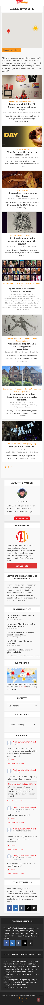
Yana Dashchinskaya (15, 619)
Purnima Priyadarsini (10, 299)
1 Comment (23, 157)
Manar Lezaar (26, 301)
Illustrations (16, 101)
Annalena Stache (7, 307)
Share (22, 763)
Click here (22, 687)
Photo (13, 759)
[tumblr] (22, 908)
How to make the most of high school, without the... (20, 634)
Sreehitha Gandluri (18, 296)
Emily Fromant (30, 296)
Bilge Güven (9, 303)
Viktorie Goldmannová (15, 305)
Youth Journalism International (24, 742)
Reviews (17, 149)
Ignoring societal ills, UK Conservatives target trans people (22, 107)
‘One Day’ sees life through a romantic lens (22, 153)
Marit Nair (37, 112)
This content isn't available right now (22, 784)
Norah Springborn (24, 299)
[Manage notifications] (38, 1000)
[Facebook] (9, 908)
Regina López (18, 303)
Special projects (22, 341)
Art (10, 101)
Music (18, 190)
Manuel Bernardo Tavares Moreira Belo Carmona (23, 656)
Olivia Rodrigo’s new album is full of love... (20, 616)
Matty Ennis (29, 112)
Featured (10, 338)
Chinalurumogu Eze (29, 305)
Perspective (26, 101)
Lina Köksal (17, 301)
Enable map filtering (11, 50)
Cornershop (23, 998)
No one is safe (7, 283)
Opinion (27, 235)
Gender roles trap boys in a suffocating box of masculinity (22, 346)
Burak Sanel (38, 307)
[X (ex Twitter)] (34, 908)
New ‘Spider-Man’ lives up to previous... (20, 642)
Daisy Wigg (25, 307)
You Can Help (22, 566)
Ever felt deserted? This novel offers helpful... (20, 651)
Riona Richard (13, 628)
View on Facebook (12, 763)
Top (33, 101)
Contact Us (22, 1001)
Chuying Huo (9, 301)
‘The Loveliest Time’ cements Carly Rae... (22, 194)
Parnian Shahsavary (22, 309)
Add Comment (18, 112)
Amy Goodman (35, 299)
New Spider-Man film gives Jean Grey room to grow (21, 625)
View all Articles (22, 518)
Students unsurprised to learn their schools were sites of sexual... (22, 397)
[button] (8, 31)
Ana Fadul (35, 301)
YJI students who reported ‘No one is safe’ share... (22, 290)
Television (26, 149)
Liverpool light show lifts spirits (22, 448)
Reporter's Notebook (33, 283)
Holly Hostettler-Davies (30, 303)
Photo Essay (16, 444)
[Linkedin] (15, 908)
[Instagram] (28, 908)
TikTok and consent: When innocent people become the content (22, 241)
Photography (27, 444)
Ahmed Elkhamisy (14, 645)
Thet (31, 307)
